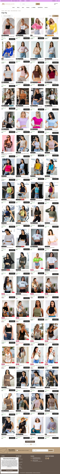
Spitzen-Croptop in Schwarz (20, 342)
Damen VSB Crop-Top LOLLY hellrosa (50, 153)
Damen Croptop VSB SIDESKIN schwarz (22, 388)
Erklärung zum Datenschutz (36, 472)
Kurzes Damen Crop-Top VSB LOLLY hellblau (22, 177)
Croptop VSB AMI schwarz (20, 247)
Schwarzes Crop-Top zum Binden (50, 342)
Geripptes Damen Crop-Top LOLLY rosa (7, 177)
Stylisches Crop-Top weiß (5, 365)
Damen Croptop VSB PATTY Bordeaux (50, 83)
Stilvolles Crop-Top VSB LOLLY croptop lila (51, 200)
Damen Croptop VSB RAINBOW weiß (35, 247)
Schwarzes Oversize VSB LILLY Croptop (36, 106)
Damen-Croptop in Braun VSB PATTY (35, 83)
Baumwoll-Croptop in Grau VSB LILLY (7, 130)
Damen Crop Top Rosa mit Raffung (35, 36)
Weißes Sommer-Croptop (48, 365)
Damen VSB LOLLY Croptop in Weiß (35, 153)
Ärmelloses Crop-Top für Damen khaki (36, 317)
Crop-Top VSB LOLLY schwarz (20, 200)
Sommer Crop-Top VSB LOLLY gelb (35, 177)
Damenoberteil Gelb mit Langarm (50, 36)
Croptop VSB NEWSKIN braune (6, 388)
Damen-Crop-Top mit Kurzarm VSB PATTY (7, 83)
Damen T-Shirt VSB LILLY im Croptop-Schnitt (22, 106)
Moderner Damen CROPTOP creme (35, 365)
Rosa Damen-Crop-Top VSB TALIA (35, 130)
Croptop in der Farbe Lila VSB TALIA (21, 130)
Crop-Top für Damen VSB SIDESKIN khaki (51, 388)
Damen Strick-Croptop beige (34, 342)
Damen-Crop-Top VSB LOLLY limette (6, 200)
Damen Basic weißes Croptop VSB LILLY (51, 106)
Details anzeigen (9, 472)
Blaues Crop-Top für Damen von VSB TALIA (51, 130)
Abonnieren (50, 450)
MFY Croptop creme (19, 365)
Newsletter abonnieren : (12, 451)
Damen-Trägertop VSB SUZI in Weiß (21, 36)
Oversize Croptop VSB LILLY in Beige (6, 106)
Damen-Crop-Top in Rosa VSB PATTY (21, 83)
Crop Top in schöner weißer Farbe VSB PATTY (37, 435)
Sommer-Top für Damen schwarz (50, 317)
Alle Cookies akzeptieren (9, 470)
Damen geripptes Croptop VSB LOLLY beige (22, 153)
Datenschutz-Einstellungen (29, 472)
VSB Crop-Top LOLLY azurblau (49, 177)
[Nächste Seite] (35, 444)
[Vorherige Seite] (25, 444)
